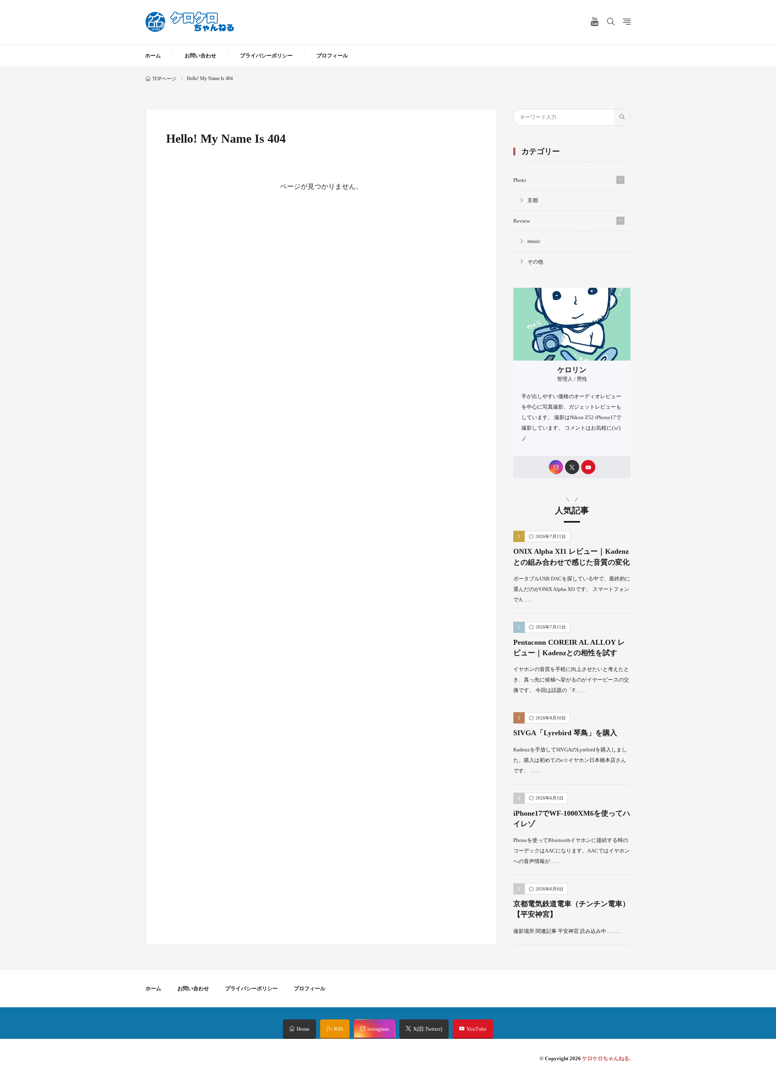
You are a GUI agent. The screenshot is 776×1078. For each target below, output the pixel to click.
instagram (378, 1029)
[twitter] (572, 467)
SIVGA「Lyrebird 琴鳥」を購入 (565, 733)
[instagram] (556, 467)
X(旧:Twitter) (427, 1029)
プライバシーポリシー (266, 56)
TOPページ (164, 79)
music (533, 241)
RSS (338, 1029)
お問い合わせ (200, 56)
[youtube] (588, 467)
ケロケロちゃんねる (605, 1058)
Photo (519, 180)
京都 (532, 200)
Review (521, 221)
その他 (535, 262)
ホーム (153, 56)
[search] (622, 117)
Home (303, 1029)
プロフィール (332, 56)
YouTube (476, 1029)
